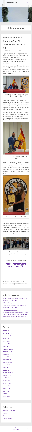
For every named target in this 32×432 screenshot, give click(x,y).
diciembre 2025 (7, 333)
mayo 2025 (6, 341)
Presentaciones (7, 416)
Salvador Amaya (22, 283)
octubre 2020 (7, 375)
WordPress (16, 428)
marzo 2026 (6, 330)
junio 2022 (6, 357)
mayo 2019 (6, 391)
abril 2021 (6, 370)
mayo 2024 (6, 346)
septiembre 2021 (8, 362)
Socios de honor (7, 285)
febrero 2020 (7, 383)
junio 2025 (6, 338)
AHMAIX (15, 281)
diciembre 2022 (8, 351)
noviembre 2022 (8, 354)
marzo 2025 (6, 344)
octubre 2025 (7, 336)
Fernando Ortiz (18, 51)
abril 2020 (6, 378)
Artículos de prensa (9, 410)
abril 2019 (6, 393)
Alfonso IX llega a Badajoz (10, 303)
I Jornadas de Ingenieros (10, 310)
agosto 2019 (6, 388)
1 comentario (18, 285)
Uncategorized (7, 418)
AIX (19, 281)
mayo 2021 (6, 367)
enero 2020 (6, 386)
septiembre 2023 (8, 349)
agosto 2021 (6, 365)
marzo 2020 (6, 380)
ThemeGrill (16, 429)
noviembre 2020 (8, 372)
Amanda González (8, 283)
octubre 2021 (7, 359)
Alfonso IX (23, 281)
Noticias (7, 281)
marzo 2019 (6, 396)
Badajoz (15, 283)
